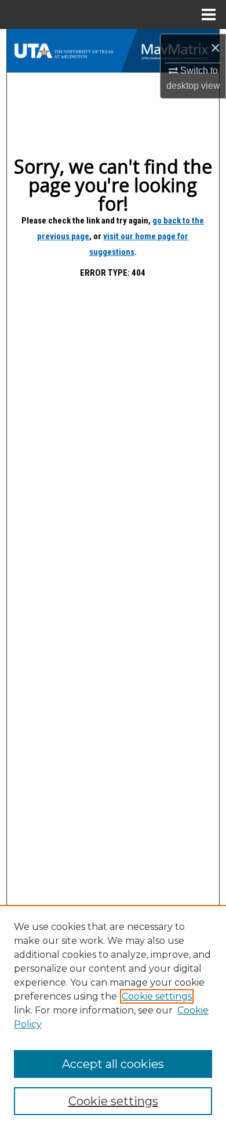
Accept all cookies (113, 1064)
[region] (113, 1017)
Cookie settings (157, 996)
